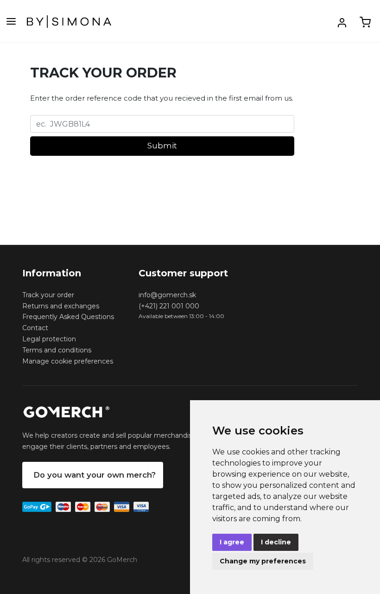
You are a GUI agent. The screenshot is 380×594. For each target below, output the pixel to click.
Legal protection (49, 339)
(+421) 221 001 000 (169, 306)
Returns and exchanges (60, 306)
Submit (162, 145)
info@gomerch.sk (167, 295)
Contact (35, 328)
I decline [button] (276, 542)
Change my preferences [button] (263, 561)
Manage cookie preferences (67, 361)
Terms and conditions (56, 350)
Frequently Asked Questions (68, 317)
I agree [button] (232, 542)
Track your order (48, 295)
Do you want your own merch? (94, 474)
